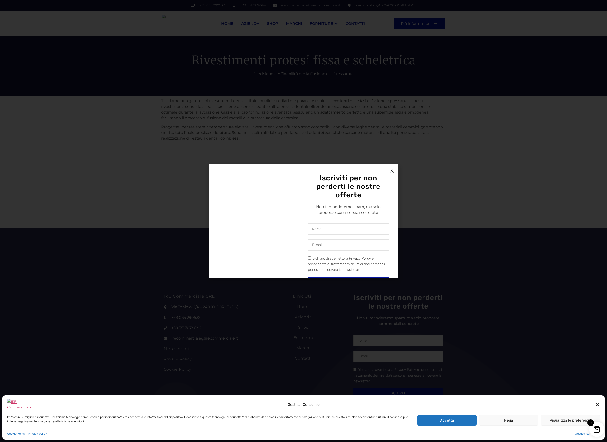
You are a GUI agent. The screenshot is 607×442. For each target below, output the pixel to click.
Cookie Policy (16, 433)
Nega (508, 420)
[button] (597, 404)
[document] (303, 221)
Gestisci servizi (585, 433)
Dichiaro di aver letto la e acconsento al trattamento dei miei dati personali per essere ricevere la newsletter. (346, 264)
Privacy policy (37, 433)
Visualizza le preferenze (570, 420)
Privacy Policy (360, 258)
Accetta (447, 420)
